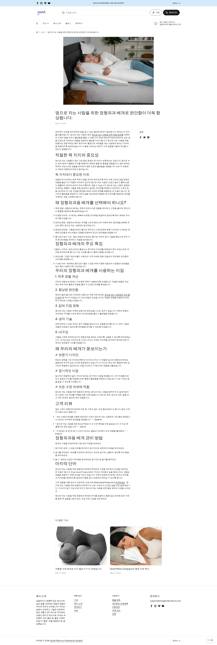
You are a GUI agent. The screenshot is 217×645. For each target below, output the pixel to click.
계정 (158, 12)
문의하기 (78, 607)
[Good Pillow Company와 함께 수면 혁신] (136, 545)
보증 (114, 614)
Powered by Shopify (74, 640)
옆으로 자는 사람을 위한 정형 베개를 (107, 135)
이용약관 (116, 607)
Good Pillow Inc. (57, 640)
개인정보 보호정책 (120, 603)
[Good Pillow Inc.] (41, 12)
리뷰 (76, 610)
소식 (42, 32)
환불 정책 (116, 600)
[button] (171, 12)
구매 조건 (116, 610)
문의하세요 (120, 482)
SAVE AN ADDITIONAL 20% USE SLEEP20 (108, 3)
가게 (76, 600)
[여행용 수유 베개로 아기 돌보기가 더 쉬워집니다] (81, 545)
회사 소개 (78, 603)
